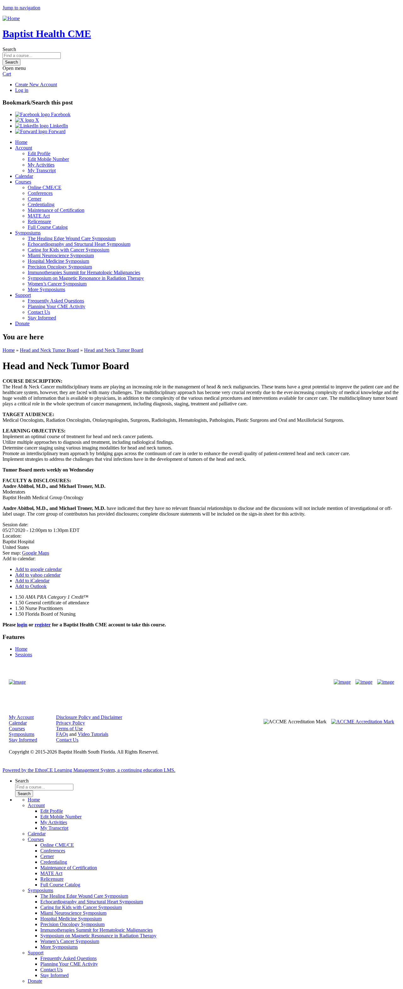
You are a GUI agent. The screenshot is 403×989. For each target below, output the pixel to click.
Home (21, 142)
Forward (56, 131)
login (22, 624)
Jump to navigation (21, 7)
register (43, 624)
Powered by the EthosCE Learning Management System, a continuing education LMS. (89, 770)
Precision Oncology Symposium (60, 266)
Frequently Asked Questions (56, 300)
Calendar (24, 176)
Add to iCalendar (32, 580)
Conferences (40, 193)
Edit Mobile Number (48, 159)
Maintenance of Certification (56, 210)
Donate (22, 323)
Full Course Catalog (48, 227)
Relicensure (39, 221)
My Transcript (42, 170)
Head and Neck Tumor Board (49, 350)
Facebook (60, 114)
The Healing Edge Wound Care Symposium (72, 238)
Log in (21, 90)
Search (9, 49)
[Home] (11, 18)
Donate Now (182, 682)
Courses (23, 181)
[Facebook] (342, 682)
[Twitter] (363, 682)
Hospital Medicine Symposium (58, 261)
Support (23, 295)
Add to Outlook (31, 586)
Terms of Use (69, 728)
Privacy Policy (70, 723)
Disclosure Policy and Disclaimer (89, 717)
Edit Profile (39, 153)
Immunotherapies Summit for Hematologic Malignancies (84, 272)
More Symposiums (46, 289)
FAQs (62, 734)
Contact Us (39, 312)
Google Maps (35, 553)
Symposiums (28, 232)
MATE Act (39, 215)
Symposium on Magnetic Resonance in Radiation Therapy (86, 278)
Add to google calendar (38, 569)
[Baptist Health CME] (17, 682)
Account (23, 147)
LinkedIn (58, 125)
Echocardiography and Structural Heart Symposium (79, 244)
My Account (21, 717)
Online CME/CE (44, 187)
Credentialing (41, 204)
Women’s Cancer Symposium (57, 283)
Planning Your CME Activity (56, 306)
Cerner (34, 198)
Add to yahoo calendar (37, 575)
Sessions (23, 654)
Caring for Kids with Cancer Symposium (68, 249)
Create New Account (36, 84)
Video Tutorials (93, 734)
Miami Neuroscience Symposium (61, 255)
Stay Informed (42, 317)
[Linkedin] (385, 682)
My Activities (41, 164)
